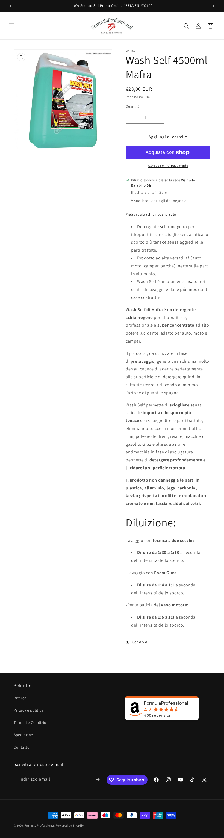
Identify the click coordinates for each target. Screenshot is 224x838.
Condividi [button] (140, 641)
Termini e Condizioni (32, 722)
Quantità (133, 106)
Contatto (22, 747)
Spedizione (23, 734)
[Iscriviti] (98, 779)
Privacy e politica (28, 710)
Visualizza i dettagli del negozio (159, 200)
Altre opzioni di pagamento (168, 165)
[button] (11, 26)
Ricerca (20, 697)
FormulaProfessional (40, 825)
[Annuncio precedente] (11, 6)
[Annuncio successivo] (213, 6)
